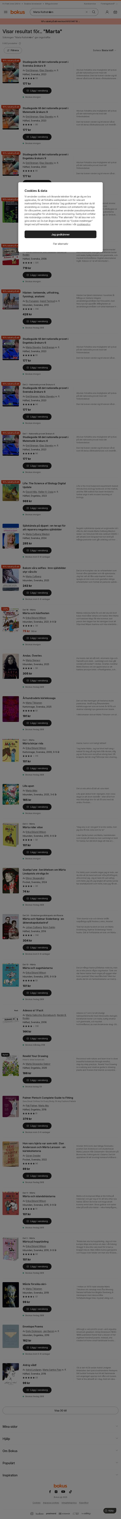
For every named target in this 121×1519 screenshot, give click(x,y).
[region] (60, 217)
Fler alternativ (60, 243)
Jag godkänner (60, 234)
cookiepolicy (83, 224)
